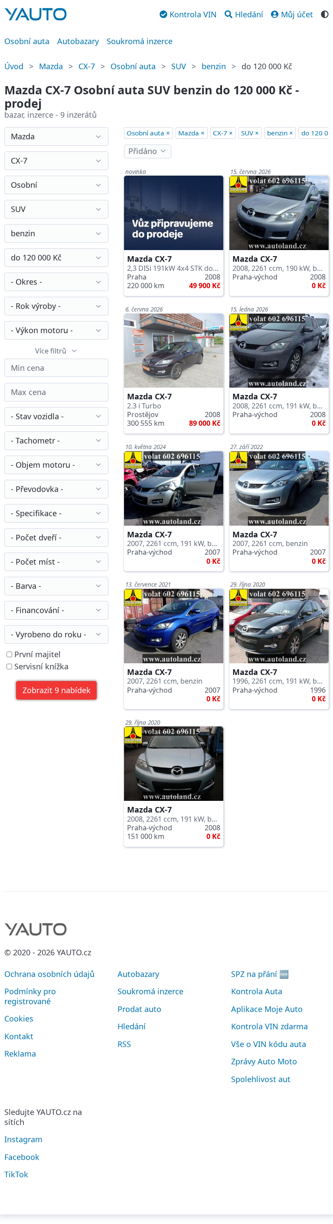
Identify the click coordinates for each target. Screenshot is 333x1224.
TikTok (16, 1174)
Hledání (132, 1026)
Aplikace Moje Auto (267, 1009)
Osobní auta (26, 41)
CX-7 (86, 66)
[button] (56, 690)
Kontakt (18, 1036)
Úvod (13, 66)
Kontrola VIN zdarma (269, 1026)
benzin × (280, 133)
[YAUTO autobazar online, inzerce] (35, 14)
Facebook (21, 1157)
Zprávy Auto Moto (264, 1061)
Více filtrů (50, 351)
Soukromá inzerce (140, 41)
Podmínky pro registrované (30, 996)
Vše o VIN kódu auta (268, 1044)
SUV (178, 66)
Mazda (51, 66)
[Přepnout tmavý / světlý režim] (325, 13)
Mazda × (191, 133)
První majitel (36, 654)
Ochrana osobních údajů (49, 974)
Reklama (20, 1053)
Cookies (18, 1018)
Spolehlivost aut (261, 1079)
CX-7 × (223, 133)
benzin (214, 66)
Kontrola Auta (256, 991)
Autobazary (78, 41)
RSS (124, 1044)
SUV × (250, 133)
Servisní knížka (40, 666)
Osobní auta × (148, 133)
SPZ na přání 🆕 (260, 974)
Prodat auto (139, 1009)
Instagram (23, 1139)
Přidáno (142, 151)
